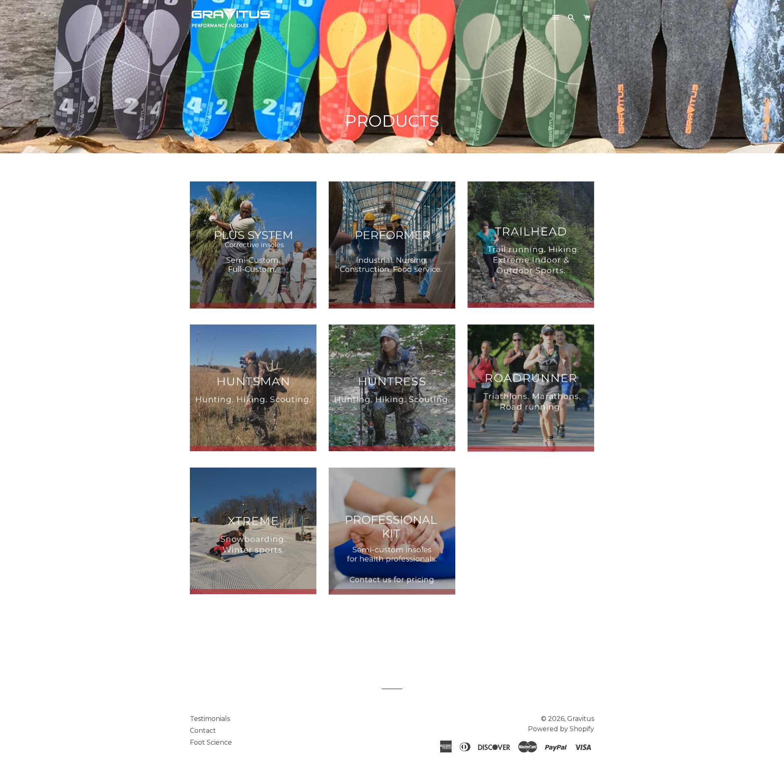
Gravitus (580, 719)
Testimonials (210, 719)
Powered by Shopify (561, 729)
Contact (203, 730)
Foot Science (211, 742)
